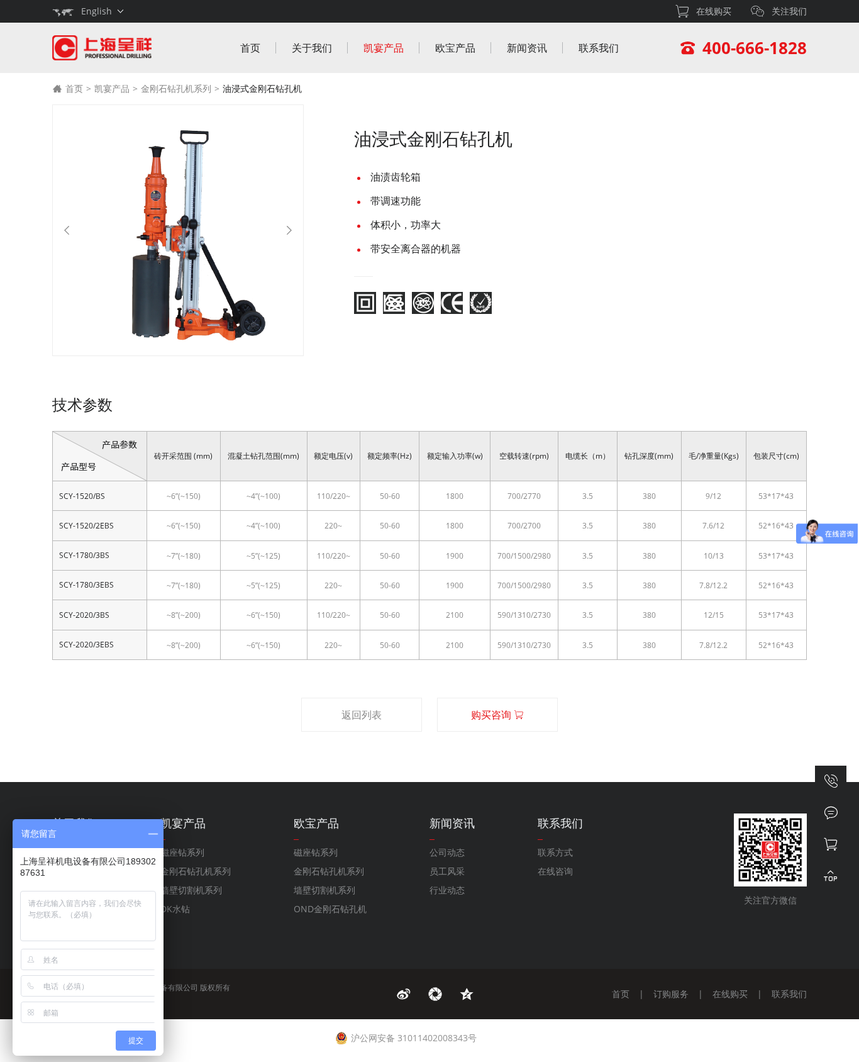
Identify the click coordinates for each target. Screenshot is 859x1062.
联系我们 (599, 48)
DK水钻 (175, 909)
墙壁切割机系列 (191, 890)
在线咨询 (555, 871)
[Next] (289, 230)
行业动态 (447, 890)
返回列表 (361, 715)
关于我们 (312, 48)
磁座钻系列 (182, 852)
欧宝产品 (455, 48)
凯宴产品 (383, 48)
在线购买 (730, 994)
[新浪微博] (403, 994)
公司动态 (447, 852)
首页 (250, 48)
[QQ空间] (466, 994)
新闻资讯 (527, 48)
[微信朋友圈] (435, 994)
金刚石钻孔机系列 (176, 88)
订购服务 (671, 994)
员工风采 (447, 871)
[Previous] (66, 230)
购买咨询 (492, 715)
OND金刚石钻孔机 (330, 909)
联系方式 (555, 852)
